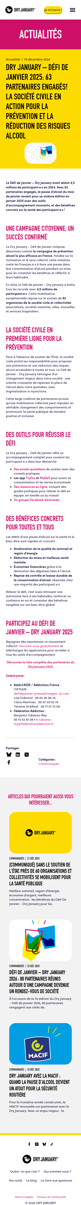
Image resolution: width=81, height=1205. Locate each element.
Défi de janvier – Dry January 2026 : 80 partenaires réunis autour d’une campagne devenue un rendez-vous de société (39, 982)
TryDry (30, 478)
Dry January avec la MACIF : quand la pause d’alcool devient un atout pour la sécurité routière (39, 1085)
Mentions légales (24, 1196)
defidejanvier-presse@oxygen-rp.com (41, 693)
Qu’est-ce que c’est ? (25, 1171)
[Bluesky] (44, 1144)
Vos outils (15, 1180)
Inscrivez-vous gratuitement (39, 646)
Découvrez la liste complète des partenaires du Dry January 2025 (41, 664)
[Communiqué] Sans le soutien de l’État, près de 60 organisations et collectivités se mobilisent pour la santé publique (40, 874)
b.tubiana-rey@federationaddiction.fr (33, 721)
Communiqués (49, 764)
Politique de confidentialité (51, 1196)
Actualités (13, 59)
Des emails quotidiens (29, 469)
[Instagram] (37, 1144)
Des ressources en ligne (30, 486)
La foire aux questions (56, 1180)
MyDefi (45, 478)
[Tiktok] (51, 1144)
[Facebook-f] (29, 1144)
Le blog (31, 1180)
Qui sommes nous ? (57, 1171)
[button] (72, 9)
